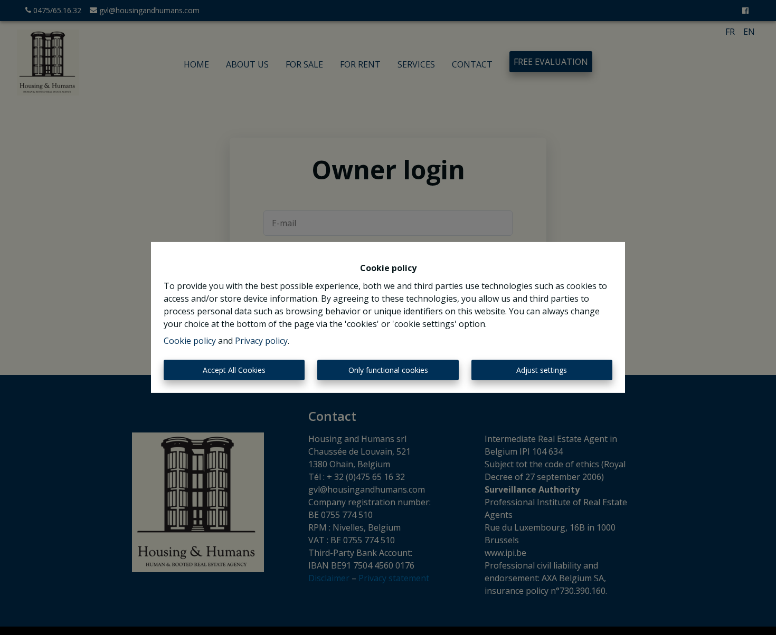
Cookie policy (190, 341)
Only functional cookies (388, 370)
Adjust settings (541, 370)
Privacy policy (261, 341)
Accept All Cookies (234, 370)
